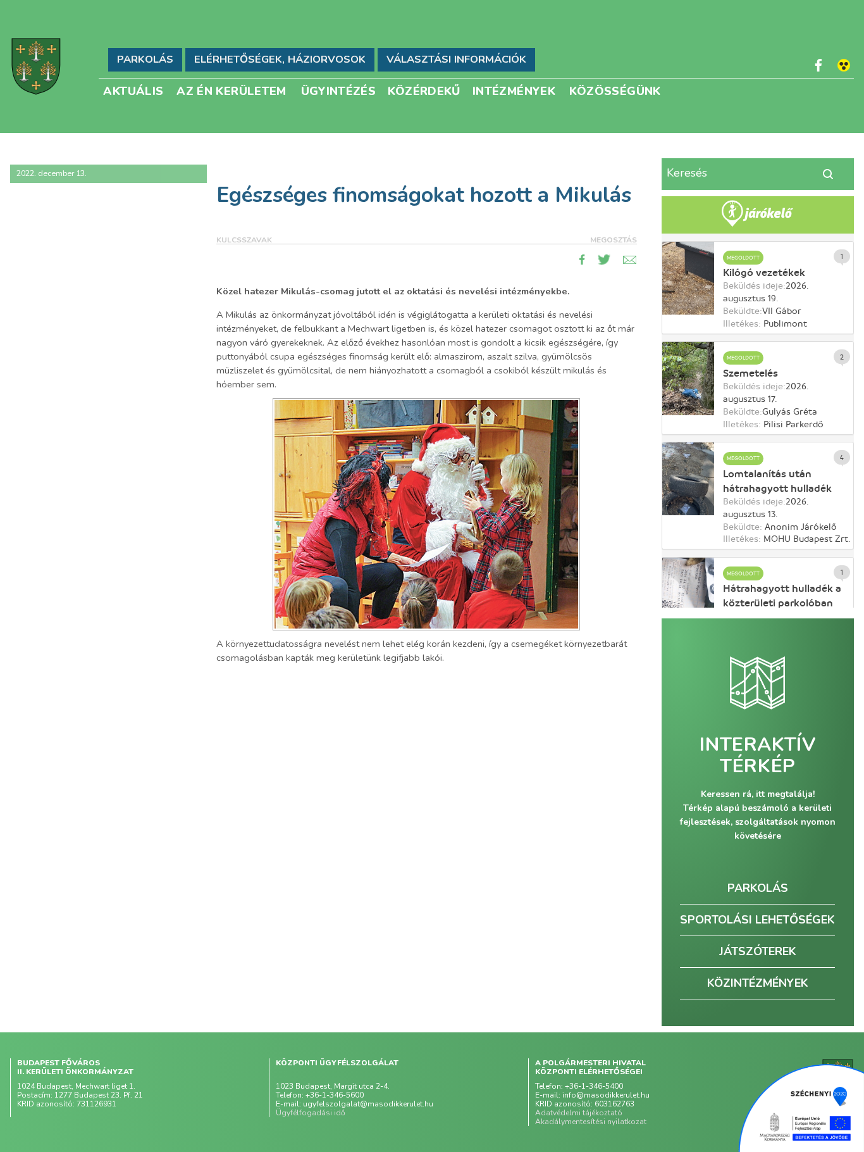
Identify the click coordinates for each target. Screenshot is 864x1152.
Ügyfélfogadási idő (310, 1113)
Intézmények (513, 90)
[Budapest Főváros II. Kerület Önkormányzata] (36, 66)
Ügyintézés (338, 90)
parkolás (757, 888)
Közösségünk (615, 90)
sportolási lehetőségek (757, 919)
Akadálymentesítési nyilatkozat (590, 1122)
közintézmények (757, 983)
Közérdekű (424, 90)
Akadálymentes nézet (844, 65)
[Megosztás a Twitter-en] (604, 259)
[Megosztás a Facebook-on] (582, 259)
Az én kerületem (231, 90)
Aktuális (133, 90)
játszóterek (757, 951)
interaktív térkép (757, 755)
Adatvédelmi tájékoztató (578, 1113)
